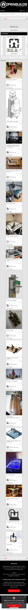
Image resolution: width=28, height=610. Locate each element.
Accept (11, 608)
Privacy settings (21, 574)
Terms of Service (6, 574)
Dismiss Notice (26, 22)
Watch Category (14, 53)
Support (14, 572)
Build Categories (5, 13)
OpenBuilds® (4, 555)
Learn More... (15, 608)
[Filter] (25, 58)
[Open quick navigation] (26, 18)
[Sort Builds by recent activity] (2, 57)
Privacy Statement (14, 574)
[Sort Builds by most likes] (5, 57)
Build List (12, 13)
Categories (4, 33)
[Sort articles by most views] (7, 57)
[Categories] (22, 58)
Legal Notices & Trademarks (14, 575)
